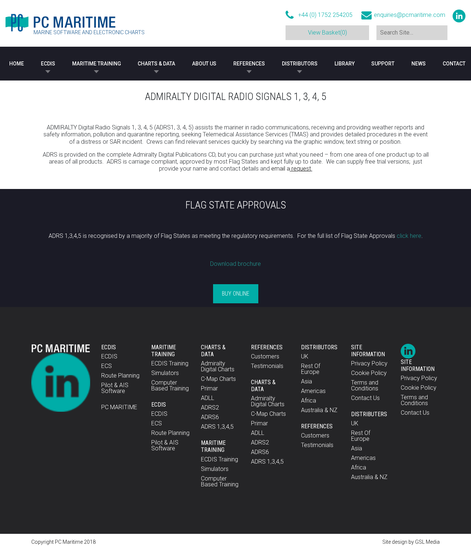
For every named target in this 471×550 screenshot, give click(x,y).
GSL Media (427, 542)
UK (304, 356)
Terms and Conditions (364, 385)
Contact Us (365, 397)
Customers (265, 356)
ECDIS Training (169, 363)
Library (344, 64)
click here (409, 235)
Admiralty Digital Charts (217, 366)
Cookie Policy (369, 372)
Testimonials (267, 365)
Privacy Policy (369, 363)
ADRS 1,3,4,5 (217, 426)
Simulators (165, 372)
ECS (106, 365)
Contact (454, 64)
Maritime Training (96, 64)
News (418, 64)
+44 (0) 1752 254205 (325, 15)
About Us (204, 64)
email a (291, 168)
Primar (209, 388)
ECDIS (48, 64)
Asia (306, 381)
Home (16, 64)
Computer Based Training (170, 385)
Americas (313, 391)
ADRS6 (210, 417)
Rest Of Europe (310, 368)
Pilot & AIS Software (114, 388)
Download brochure (235, 263)
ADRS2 (210, 407)
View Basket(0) (327, 32)
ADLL (207, 397)
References (249, 64)
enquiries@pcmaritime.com (409, 15)
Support (382, 64)
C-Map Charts (218, 378)
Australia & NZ (319, 410)
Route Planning (120, 375)
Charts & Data (156, 64)
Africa (308, 400)
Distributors (300, 64)
